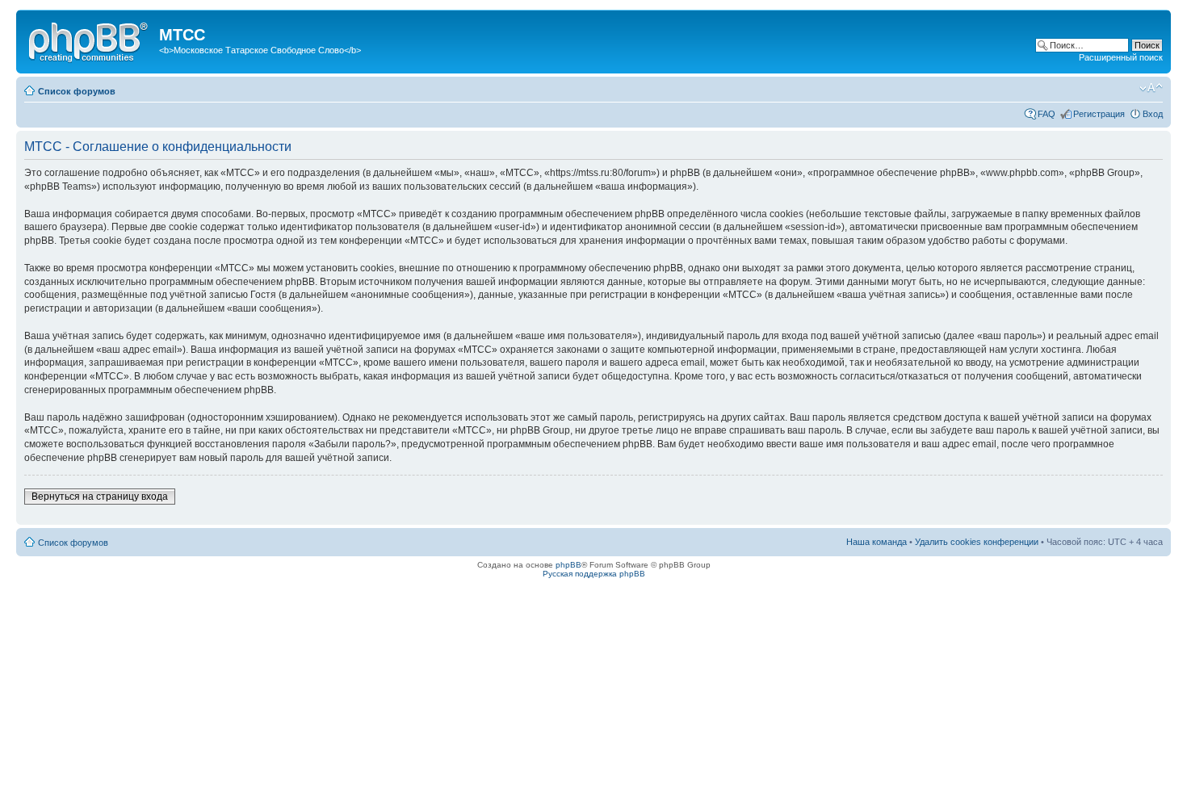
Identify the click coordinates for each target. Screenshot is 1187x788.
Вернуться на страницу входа (99, 496)
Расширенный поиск (1121, 57)
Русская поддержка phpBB (594, 573)
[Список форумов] (89, 39)
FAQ (1046, 114)
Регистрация (1099, 114)
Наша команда (876, 542)
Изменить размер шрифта (1151, 88)
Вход (1153, 114)
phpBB (568, 564)
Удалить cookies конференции (976, 542)
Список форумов (76, 91)
